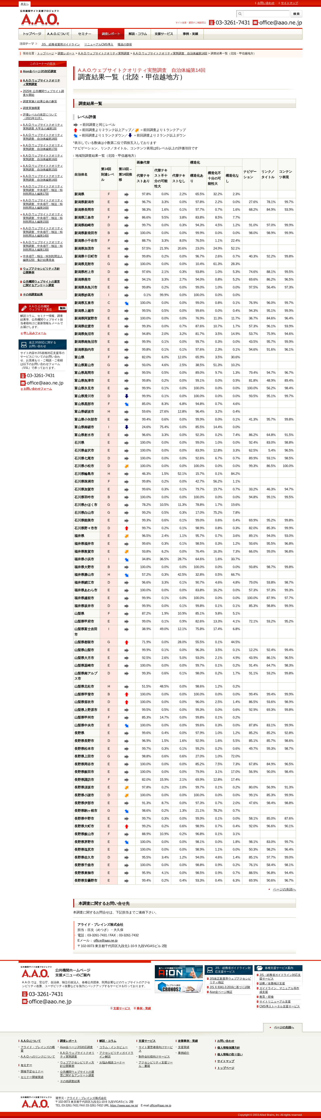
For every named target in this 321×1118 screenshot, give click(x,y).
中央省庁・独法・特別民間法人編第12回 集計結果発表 (43, 258)
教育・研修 (266, 996)
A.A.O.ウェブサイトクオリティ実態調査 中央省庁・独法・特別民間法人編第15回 (43, 218)
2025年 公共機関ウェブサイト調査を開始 (43, 93)
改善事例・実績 (188, 1040)
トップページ (45, 53)
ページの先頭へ (284, 889)
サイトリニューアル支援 (275, 1001)
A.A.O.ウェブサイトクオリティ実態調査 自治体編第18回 (43, 136)
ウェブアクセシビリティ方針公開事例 (41, 270)
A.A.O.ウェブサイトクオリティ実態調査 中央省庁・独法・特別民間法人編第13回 (43, 246)
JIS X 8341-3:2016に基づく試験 (230, 987)
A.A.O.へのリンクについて (38, 1056)
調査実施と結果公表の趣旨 (40, 101)
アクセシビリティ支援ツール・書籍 (156, 1064)
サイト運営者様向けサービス (156, 1049)
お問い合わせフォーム (38, 388)
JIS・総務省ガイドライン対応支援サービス (280, 976)
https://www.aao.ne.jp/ (124, 1105)
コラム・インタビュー (113, 1047)
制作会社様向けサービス (154, 1056)
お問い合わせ (265, 3)
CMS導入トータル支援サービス (279, 1006)
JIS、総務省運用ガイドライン (60, 44)
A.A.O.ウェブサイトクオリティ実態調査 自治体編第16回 (43, 157)
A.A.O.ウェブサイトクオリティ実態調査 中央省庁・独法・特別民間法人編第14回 (43, 232)
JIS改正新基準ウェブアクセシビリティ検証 (230, 980)
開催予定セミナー (32, 1071)
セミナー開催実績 (32, 1077)
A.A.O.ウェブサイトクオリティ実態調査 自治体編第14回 (170, 53)
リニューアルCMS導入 (98, 44)
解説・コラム (107, 1040)
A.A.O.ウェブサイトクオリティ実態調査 (103, 53)
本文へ (25, 4)
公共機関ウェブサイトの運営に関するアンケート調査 (41, 283)
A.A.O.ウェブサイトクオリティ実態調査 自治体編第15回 (43, 167)
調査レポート (66, 53)
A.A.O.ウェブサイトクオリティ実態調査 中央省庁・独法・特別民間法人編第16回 (43, 204)
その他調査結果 (33, 294)
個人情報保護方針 (228, 1047)
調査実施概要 (31, 108)
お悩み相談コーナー (112, 1062)
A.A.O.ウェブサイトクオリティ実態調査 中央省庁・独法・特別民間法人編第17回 (43, 190)
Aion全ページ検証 (221, 992)
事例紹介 (183, 1052)
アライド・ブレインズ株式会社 (87, 1098)
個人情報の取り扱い (230, 1054)
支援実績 (183, 1047)
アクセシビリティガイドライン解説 (116, 1054)
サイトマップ (289, 3)
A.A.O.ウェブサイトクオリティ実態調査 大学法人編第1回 (43, 126)
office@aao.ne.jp (105, 940)
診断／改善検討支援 (272, 983)
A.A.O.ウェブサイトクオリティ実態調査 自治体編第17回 (43, 147)
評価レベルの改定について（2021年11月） (40, 116)
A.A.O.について (31, 1040)
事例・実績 (144, 1008)
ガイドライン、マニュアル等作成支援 (279, 990)
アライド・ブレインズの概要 (38, 1049)
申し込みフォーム (35, 333)
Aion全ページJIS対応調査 (39, 71)
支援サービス (121, 1008)
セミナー (26, 1065)
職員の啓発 (125, 44)
